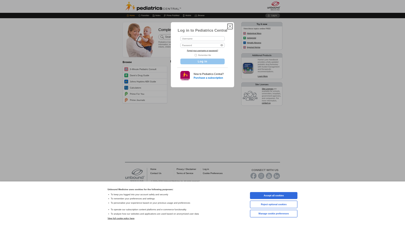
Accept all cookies (274, 195)
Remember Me (204, 55)
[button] (230, 26)
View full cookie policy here (121, 218)
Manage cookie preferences (274, 213)
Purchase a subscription (208, 77)
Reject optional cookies (274, 204)
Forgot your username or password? (202, 51)
